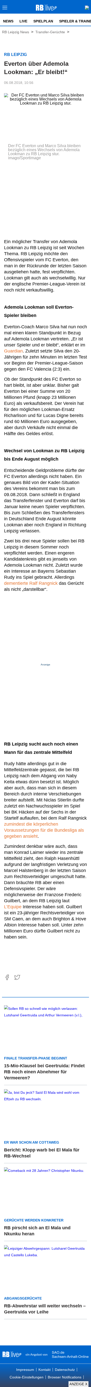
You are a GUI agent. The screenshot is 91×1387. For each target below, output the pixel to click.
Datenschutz (65, 1369)
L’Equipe (12, 906)
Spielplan (43, 21)
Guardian (13, 350)
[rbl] (12, 1354)
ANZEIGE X (78, 1384)
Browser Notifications (64, 1377)
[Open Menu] (5, 9)
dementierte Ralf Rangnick (31, 583)
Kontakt (44, 1369)
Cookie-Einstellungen (26, 1377)
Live (23, 21)
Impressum (25, 1369)
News (8, 21)
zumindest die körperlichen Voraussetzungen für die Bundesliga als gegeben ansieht (44, 830)
